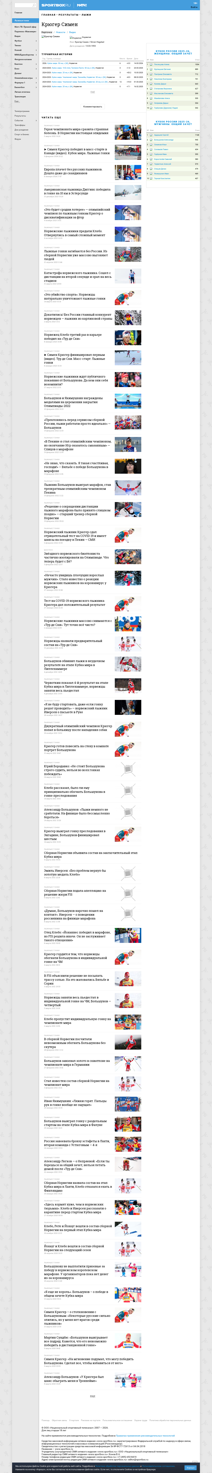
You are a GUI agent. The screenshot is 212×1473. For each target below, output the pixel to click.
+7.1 (128, 86)
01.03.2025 (138, 82)
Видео (72, 32)
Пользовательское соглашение (117, 1420)
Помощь (46, 1420)
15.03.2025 (138, 73)
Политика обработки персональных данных (170, 1420)
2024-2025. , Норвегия (73, 68)
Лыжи (86, 14)
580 (196, 159)
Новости (60, 32)
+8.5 (128, 77)
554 (196, 103)
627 (196, 89)
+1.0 (128, 68)
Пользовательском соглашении (158, 1466)
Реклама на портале (90, 1420)
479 (196, 169)
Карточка (47, 32)
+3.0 (128, 63)
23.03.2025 (138, 68)
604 (196, 149)
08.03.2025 (138, 77)
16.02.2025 (138, 86)
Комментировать (92, 106)
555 (196, 98)
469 (196, 174)
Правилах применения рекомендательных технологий (145, 1435)
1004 (197, 64)
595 (196, 154)
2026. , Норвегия (59, 63)
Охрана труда (140, 1420)
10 (148, 108)
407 (196, 178)
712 (196, 74)
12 (121, 82)
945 (196, 140)
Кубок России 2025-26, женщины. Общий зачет (173, 52)
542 (196, 108)
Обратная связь (59, 1420)
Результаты (69, 14)
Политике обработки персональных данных (117, 1466)
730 (196, 145)
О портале (74, 1420)
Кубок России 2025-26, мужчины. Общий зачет (173, 122)
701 (196, 79)
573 (196, 164)
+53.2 (129, 73)
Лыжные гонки (22, 20)
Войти (194, 7)
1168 (197, 135)
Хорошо (190, 1468)
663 (196, 84)
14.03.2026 (138, 63)
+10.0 (129, 82)
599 (196, 93)
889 (196, 69)
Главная (18, 12)
